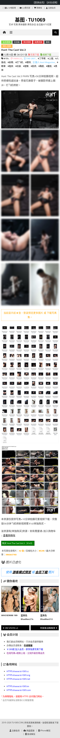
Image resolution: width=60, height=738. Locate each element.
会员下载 (41, 572)
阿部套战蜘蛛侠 (47, 628)
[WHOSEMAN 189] (10, 599)
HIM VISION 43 (11, 628)
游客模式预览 (21, 572)
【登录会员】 (39, 2)
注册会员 (52, 7)
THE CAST (31, 58)
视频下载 (46, 54)
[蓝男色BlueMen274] (30, 599)
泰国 (48, 42)
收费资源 (38, 42)
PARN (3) (17, 58)
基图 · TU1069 (30, 19)
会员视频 (6, 42)
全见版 (17, 42)
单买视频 (27, 42)
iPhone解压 (45, 730)
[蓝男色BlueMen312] (49, 599)
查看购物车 (9, 535)
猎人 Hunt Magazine (45, 62)
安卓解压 (31, 734)
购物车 (39, 7)
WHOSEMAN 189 (9, 615)
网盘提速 (30, 730)
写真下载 (34, 54)
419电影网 (11, 7)
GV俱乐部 (26, 7)
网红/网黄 (7, 46)
